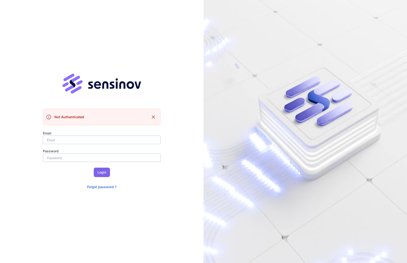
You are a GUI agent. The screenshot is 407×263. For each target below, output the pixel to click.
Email (47, 133)
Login (102, 172)
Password (51, 151)
